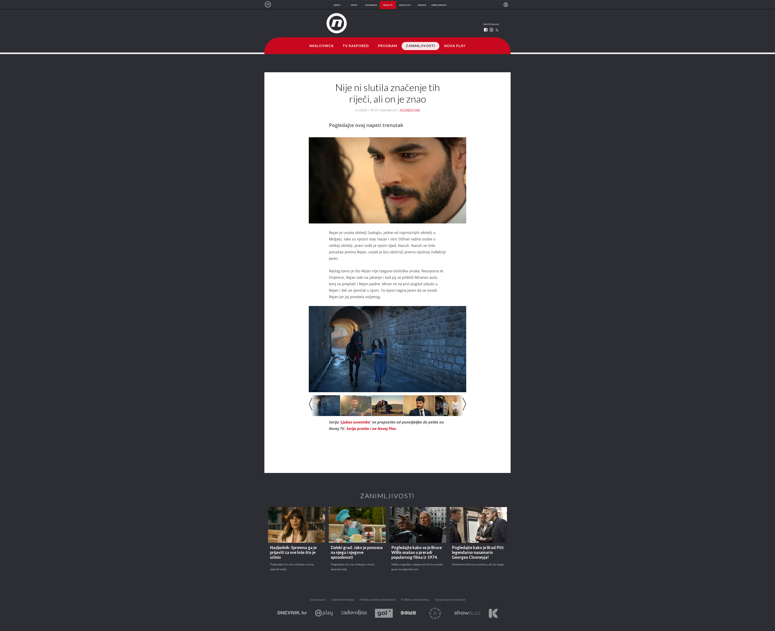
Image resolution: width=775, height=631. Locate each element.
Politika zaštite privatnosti (377, 600)
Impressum (318, 600)
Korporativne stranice (450, 600)
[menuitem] (505, 4)
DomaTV (408, 613)
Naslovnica (321, 46)
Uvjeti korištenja (342, 600)
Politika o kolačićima (415, 600)
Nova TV (269, 4)
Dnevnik (292, 613)
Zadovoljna (354, 613)
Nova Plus (324, 613)
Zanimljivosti (420, 46)
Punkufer (435, 613)
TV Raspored (355, 46)
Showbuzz (467, 613)
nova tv (388, 5)
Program (387, 46)
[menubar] (505, 5)
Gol (384, 613)
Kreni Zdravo (493, 613)
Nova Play (455, 46)
